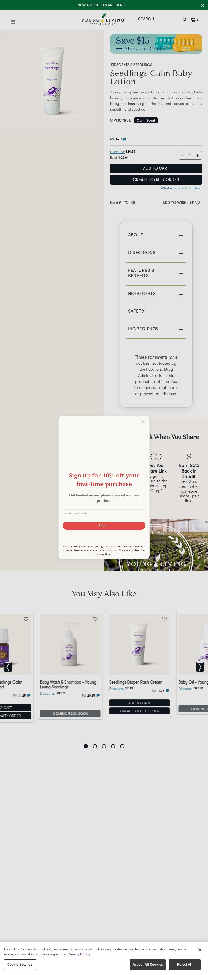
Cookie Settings (20, 964)
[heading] (104, 479)
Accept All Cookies (148, 964)
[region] (104, 958)
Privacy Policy (78, 954)
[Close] (199, 949)
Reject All (184, 964)
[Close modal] (143, 421)
